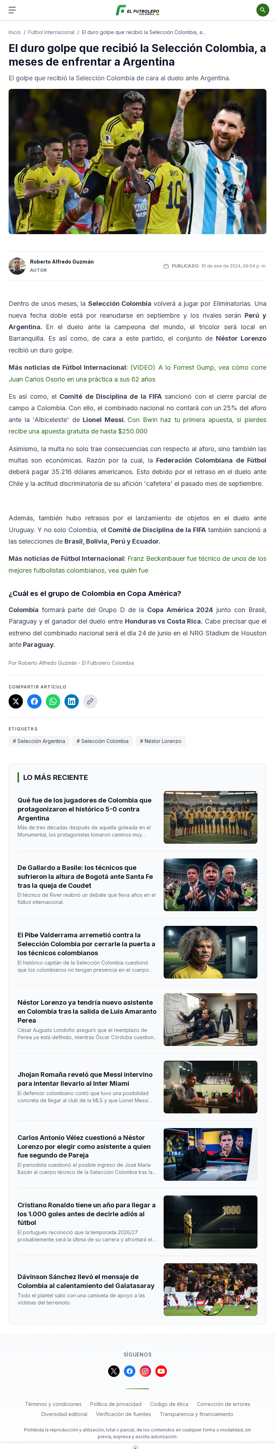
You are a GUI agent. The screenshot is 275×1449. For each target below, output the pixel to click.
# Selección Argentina (39, 741)
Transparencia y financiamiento (196, 1414)
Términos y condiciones (53, 1404)
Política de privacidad (115, 1404)
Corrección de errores (223, 1404)
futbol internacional (51, 32)
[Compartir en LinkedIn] (71, 701)
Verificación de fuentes (123, 1414)
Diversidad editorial (64, 1414)
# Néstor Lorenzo (161, 741)
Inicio (15, 32)
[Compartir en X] (16, 701)
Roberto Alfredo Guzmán (62, 262)
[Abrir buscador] (262, 10)
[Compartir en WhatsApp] (53, 701)
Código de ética (169, 1404)
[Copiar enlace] (90, 701)
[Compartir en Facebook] (34, 701)
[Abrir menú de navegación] (12, 10)
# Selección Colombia (103, 741)
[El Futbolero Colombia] (137, 10)
